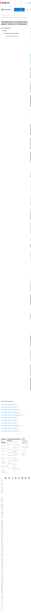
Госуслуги (9, 460)
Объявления (7, 9)
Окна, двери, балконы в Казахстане (10, 430)
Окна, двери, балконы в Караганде (9, 409)
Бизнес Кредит (16, 445)
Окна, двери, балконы (12, 36)
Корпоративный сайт (2, 606)
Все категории (20, 9)
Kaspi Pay (15, 442)
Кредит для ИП (16, 447)
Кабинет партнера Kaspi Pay (16, 469)
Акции (8, 458)
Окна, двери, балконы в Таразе (8, 423)
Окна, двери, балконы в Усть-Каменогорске (12, 415)
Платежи (9, 449)
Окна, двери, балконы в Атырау (9, 428)
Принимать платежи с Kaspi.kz (15, 460)
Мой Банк (9, 452)
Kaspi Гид (9, 468)
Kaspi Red (3, 454)
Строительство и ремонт (12, 33)
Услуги (5, 30)
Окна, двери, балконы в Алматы (9, 407)
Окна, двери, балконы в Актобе (9, 417)
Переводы (9, 455)
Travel (8, 446)
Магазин (9, 444)
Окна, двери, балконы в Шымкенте (9, 412)
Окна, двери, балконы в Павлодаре (10, 425)
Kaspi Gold (3, 445)
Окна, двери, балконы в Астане (9, 404)
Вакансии (24, 450)
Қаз (27, 3)
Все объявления (5, 28)
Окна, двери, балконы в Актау (8, 420)
